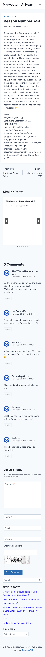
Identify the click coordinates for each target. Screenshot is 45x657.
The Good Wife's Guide (10, 172)
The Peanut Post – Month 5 (21, 201)
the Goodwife (19, 311)
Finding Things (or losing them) (17, 623)
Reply (7, 298)
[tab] (17, 246)
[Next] (38, 221)
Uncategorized (10, 17)
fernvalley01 (18, 376)
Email (8, 528)
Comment (10, 484)
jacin (14, 342)
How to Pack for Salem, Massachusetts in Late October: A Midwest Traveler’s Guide (22, 611)
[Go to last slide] (6, 221)
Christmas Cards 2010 (34, 172)
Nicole (8, 27)
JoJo (14, 438)
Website (8, 539)
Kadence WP (27, 650)
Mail (5, 618)
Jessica (16, 407)
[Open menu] (40, 4)
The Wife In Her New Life (25, 271)
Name (8, 517)
